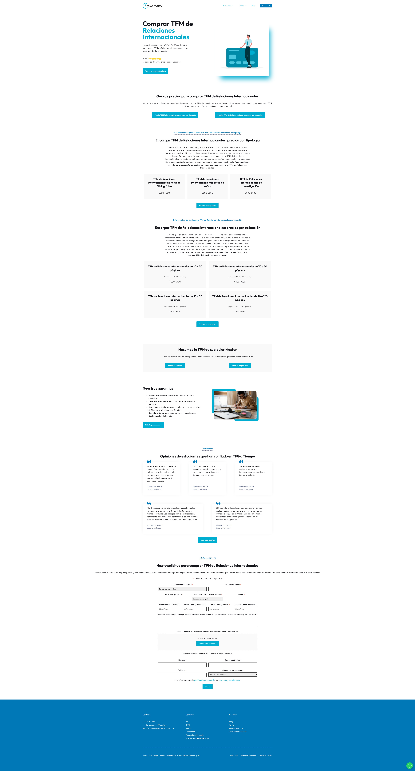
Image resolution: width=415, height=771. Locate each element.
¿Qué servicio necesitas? (182, 584)
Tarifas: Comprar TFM (239, 366)
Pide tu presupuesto (153, 425)
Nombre (182, 660)
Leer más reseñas (208, 540)
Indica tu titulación (233, 584)
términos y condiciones (229, 680)
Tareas (188, 728)
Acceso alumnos (236, 728)
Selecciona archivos (207, 643)
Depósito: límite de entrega (245, 604)
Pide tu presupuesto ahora (155, 71)
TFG (187, 721)
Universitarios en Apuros (191, 756)
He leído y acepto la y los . (208, 680)
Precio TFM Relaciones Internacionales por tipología (175, 115)
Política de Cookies (265, 756)
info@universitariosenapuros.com (159, 728)
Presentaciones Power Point (197, 738)
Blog (253, 6)
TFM (188, 725)
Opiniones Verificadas (238, 732)
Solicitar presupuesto (207, 206)
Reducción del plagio (195, 735)
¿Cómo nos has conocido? (232, 670)
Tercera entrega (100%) (220, 604)
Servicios (227, 6)
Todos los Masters (175, 366)
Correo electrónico (233, 660)
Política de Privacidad (248, 756)
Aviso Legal (234, 756)
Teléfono (182, 670)
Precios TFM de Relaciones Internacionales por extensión (240, 115)
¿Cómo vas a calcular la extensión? (207, 594)
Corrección (190, 732)
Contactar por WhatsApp (156, 725)
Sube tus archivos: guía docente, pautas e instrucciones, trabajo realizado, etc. (207, 631)
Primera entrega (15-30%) (169, 604)
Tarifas (241, 6)
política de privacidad (204, 680)
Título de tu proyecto (174, 594)
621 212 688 (150, 721)
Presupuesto (266, 6)
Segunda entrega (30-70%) (194, 604)
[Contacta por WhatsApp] (409, 765)
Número (241, 594)
